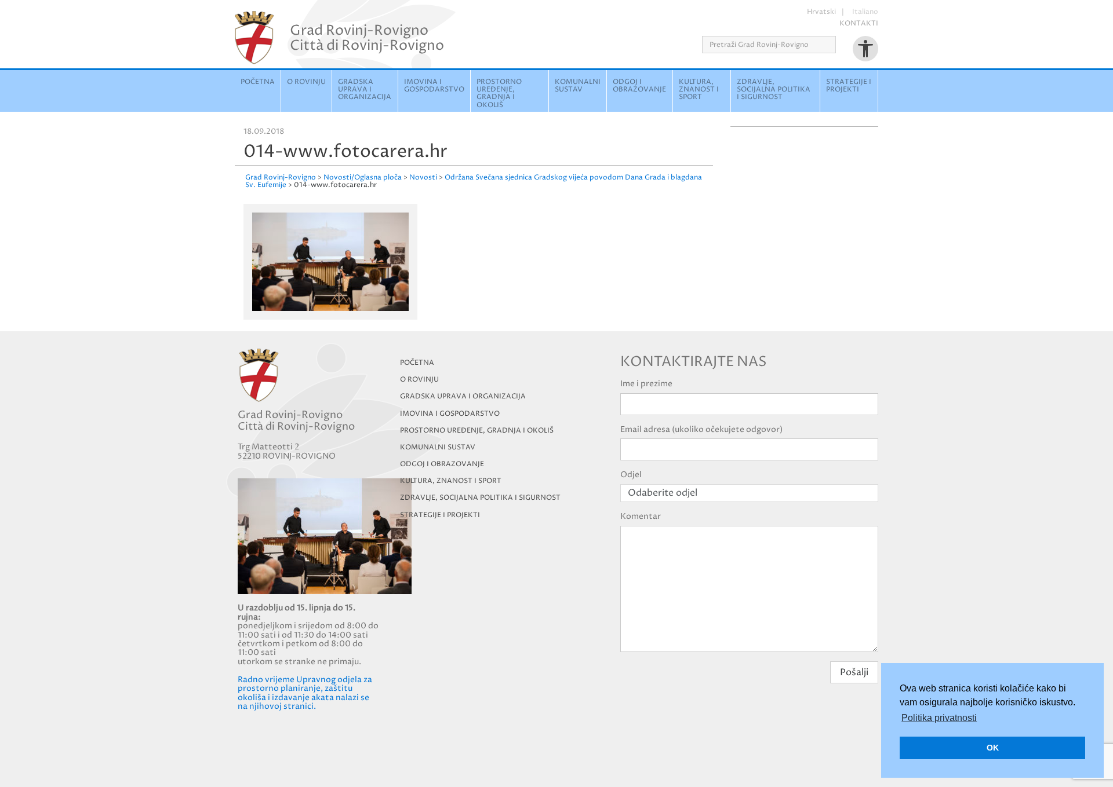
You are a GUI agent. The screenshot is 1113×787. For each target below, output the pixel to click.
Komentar (640, 516)
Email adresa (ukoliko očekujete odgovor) (701, 429)
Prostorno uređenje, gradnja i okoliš (499, 93)
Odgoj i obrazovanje (639, 85)
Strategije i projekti (848, 85)
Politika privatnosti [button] (939, 718)
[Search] (839, 44)
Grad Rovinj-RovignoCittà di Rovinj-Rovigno (367, 37)
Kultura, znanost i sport (699, 89)
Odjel (631, 474)
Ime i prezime (646, 383)
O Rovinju (306, 82)
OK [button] (993, 747)
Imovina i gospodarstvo (434, 85)
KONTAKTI (858, 23)
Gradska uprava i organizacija (364, 89)
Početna (258, 82)
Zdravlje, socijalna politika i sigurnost (773, 89)
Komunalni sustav (578, 85)
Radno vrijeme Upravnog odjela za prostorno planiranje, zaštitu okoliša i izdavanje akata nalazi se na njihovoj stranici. (305, 693)
